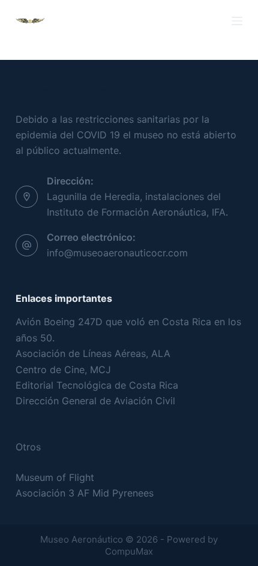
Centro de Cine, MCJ (63, 370)
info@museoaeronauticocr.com (117, 253)
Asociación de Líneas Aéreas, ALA (93, 353)
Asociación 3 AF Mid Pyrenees (85, 493)
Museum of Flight (55, 477)
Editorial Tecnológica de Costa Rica (97, 385)
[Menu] (237, 21)
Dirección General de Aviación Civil (95, 401)
